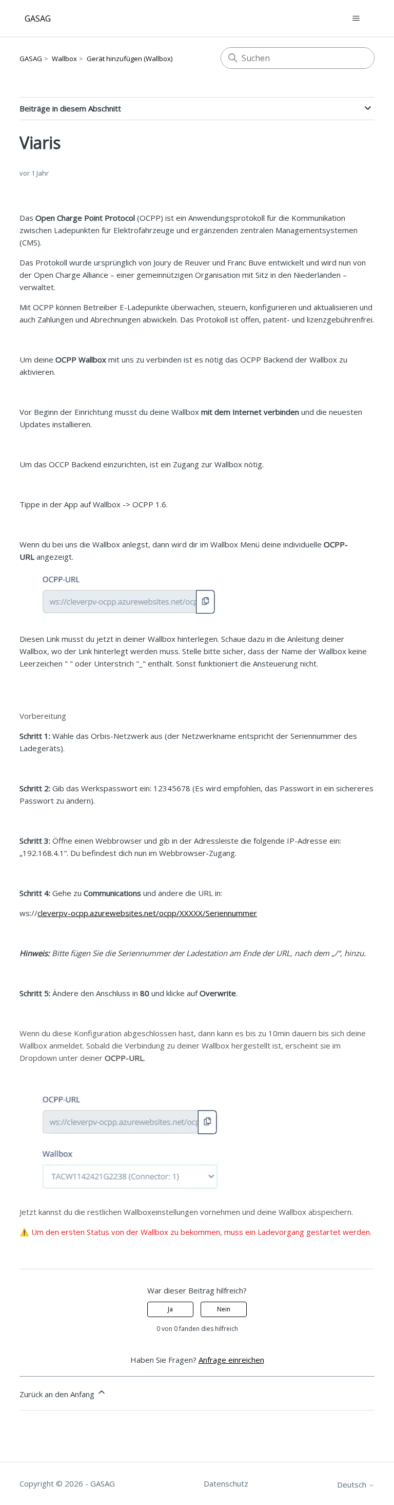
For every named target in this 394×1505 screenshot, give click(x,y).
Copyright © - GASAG (67, 1483)
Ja (170, 1309)
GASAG (30, 58)
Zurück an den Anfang (57, 1394)
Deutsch (352, 1484)
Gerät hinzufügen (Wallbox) (129, 58)
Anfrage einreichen (231, 1360)
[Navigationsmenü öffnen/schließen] (356, 18)
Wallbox (64, 58)
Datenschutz (226, 1483)
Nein (223, 1309)
